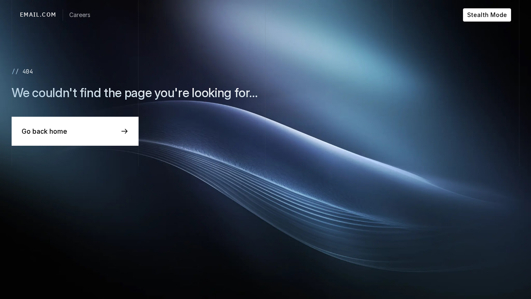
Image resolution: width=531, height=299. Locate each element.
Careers (79, 14)
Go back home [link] (44, 131)
